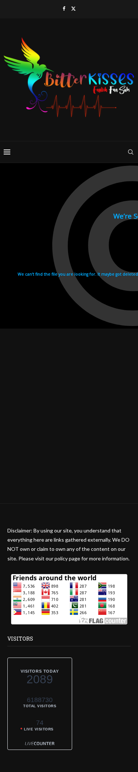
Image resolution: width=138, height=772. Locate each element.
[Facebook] (64, 8)
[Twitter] (73, 8)
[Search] (130, 152)
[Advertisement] (69, 434)
